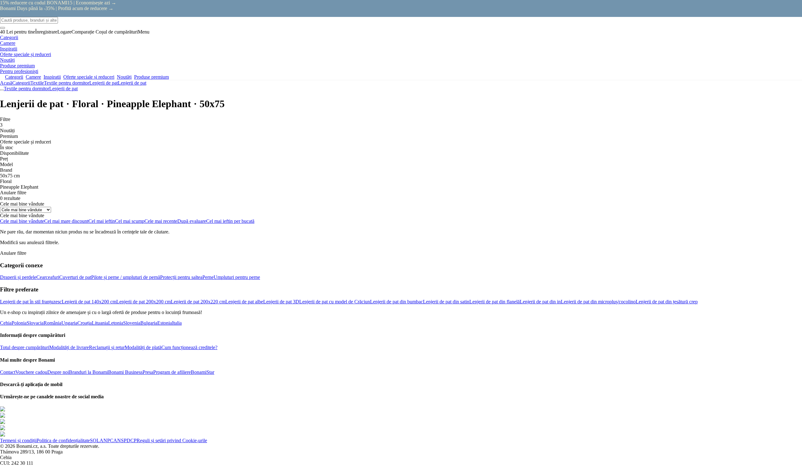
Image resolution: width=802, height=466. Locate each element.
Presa (148, 372)
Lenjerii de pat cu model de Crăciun (334, 301)
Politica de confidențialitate (63, 440)
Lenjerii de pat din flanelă (494, 301)
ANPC (106, 440)
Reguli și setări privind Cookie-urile (172, 440)
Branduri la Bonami (88, 372)
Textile (37, 83)
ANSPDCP (125, 440)
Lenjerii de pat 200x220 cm (198, 301)
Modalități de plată (143, 347)
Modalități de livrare (69, 347)
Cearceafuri (47, 277)
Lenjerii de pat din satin (446, 301)
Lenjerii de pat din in (540, 301)
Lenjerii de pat (132, 83)
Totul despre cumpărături (24, 347)
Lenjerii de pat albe (244, 301)
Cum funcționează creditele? (189, 347)
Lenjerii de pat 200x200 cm (143, 301)
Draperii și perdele (18, 277)
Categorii (21, 83)
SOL (95, 440)
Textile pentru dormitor (66, 83)
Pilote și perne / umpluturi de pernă (125, 277)
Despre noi (58, 372)
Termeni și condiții (18, 440)
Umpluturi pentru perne (237, 277)
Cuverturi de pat (75, 277)
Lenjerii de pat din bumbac (396, 301)
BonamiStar (202, 372)
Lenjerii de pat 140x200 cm (89, 301)
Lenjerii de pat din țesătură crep (667, 301)
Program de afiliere (172, 372)
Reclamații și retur (107, 347)
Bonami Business (125, 372)
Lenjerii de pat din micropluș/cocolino (598, 301)
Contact (7, 372)
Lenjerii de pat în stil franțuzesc (31, 301)
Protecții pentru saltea (181, 277)
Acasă (6, 83)
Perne (208, 277)
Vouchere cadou (31, 372)
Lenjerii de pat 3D (281, 301)
